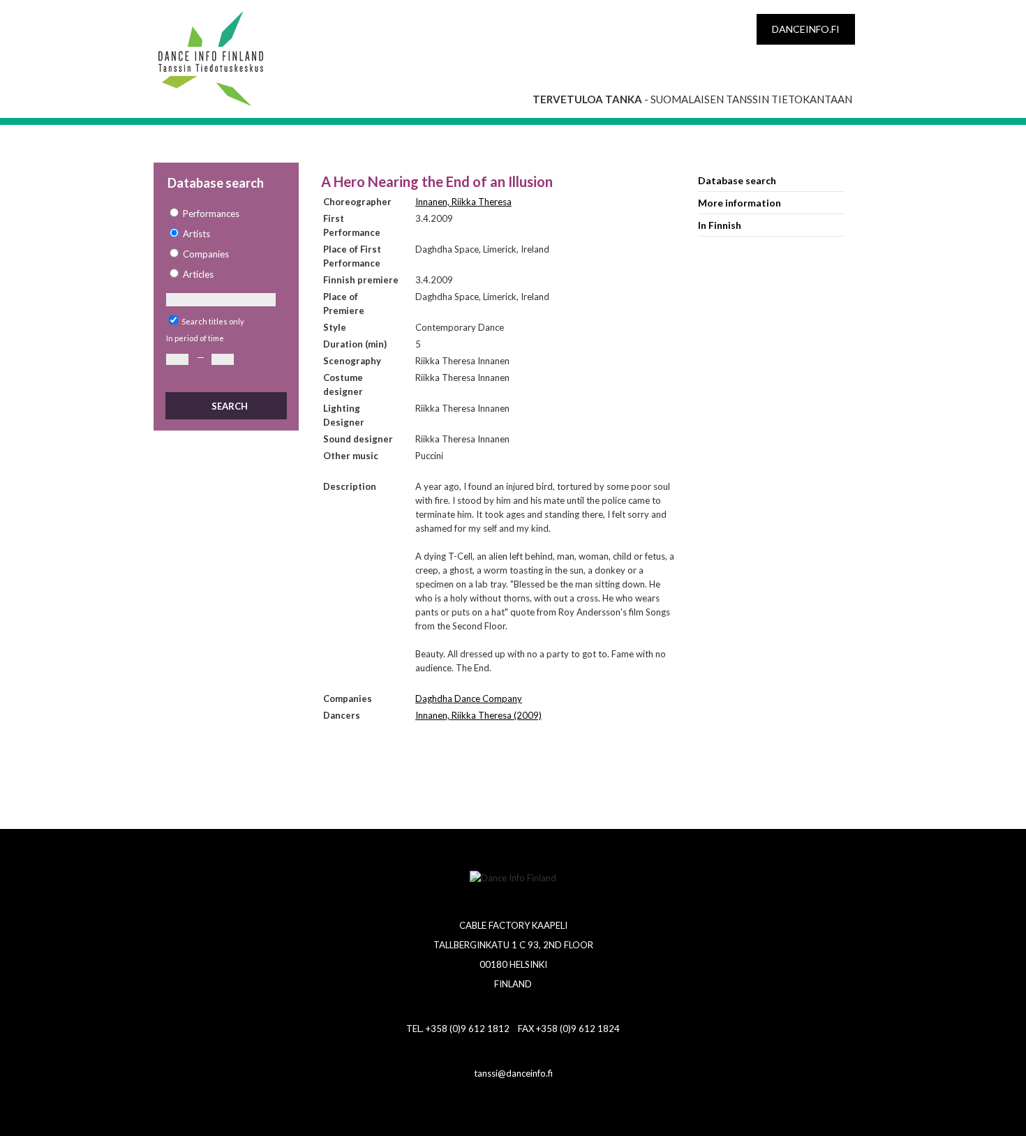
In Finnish (719, 225)
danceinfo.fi (806, 29)
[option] (225, 214)
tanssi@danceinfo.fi (513, 1073)
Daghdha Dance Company (468, 698)
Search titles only (212, 321)
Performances (211, 213)
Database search (737, 180)
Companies (206, 254)
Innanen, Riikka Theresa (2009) (478, 715)
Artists (196, 233)
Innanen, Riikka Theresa (463, 201)
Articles (198, 274)
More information (739, 203)
